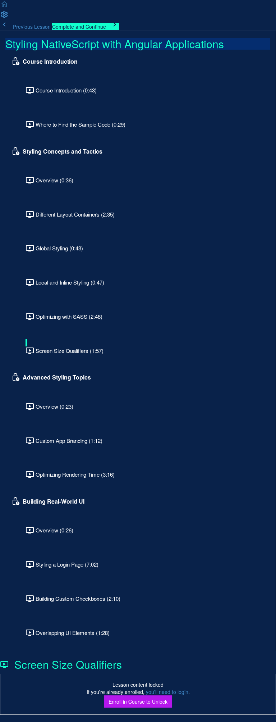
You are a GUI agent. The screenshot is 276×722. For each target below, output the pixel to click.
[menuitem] (4, 16)
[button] (4, 6)
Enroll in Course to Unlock (138, 701)
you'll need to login (167, 691)
